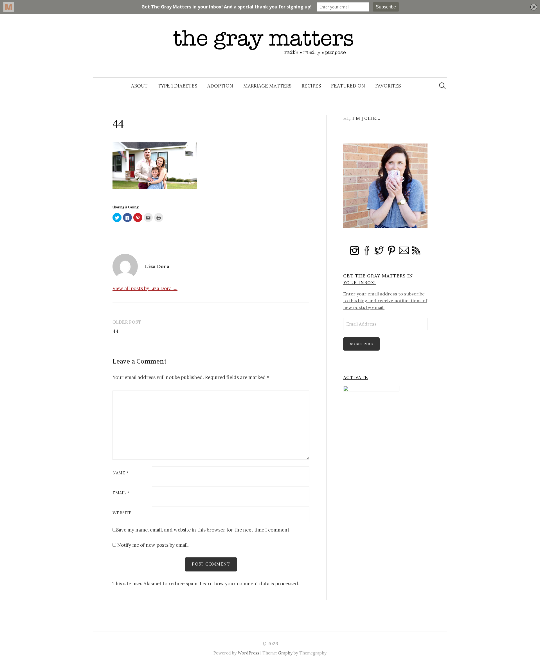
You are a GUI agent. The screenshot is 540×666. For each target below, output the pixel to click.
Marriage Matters (267, 86)
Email (120, 493)
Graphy (285, 653)
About (139, 86)
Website (122, 513)
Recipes (311, 86)
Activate (355, 378)
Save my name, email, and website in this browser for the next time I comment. (203, 530)
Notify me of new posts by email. (153, 545)
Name (120, 473)
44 (115, 331)
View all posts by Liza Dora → (144, 288)
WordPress (248, 653)
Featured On (348, 86)
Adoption (220, 86)
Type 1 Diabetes (177, 86)
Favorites (388, 86)
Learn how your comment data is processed (249, 583)
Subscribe (361, 343)
